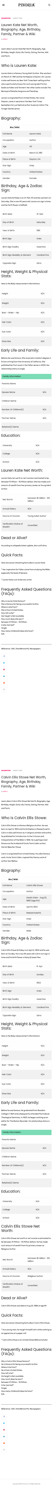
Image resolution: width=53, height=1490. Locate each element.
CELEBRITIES (6, 18)
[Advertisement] (26, 728)
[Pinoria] (26, 4)
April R (5, 39)
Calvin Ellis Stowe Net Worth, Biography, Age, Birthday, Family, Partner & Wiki (23, 782)
